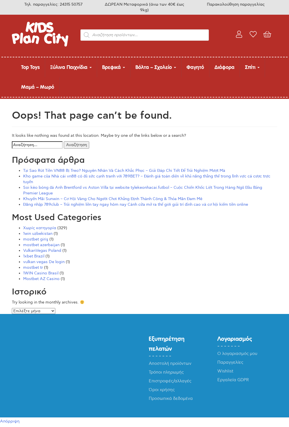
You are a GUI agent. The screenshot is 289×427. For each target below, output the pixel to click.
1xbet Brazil (33, 256)
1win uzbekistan (37, 233)
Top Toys (30, 67)
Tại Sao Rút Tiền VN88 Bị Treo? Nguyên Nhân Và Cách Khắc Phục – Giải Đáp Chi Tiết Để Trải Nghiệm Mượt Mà (124, 170)
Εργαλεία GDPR (233, 379)
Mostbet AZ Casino (41, 278)
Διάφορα (224, 67)
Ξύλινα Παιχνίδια (69, 67)
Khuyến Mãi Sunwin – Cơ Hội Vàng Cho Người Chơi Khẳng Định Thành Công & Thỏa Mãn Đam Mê (112, 198)
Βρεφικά (112, 67)
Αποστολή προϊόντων (170, 363)
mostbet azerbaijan (41, 244)
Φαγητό (195, 67)
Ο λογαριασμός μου (237, 353)
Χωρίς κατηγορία (39, 228)
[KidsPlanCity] (40, 45)
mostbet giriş (35, 239)
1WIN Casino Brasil (40, 273)
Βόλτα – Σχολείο (154, 67)
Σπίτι (251, 67)
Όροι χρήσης (162, 389)
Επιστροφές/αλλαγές (170, 380)
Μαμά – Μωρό (37, 86)
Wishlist (225, 371)
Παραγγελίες (230, 362)
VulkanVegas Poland (42, 250)
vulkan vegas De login (44, 261)
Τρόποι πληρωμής (166, 372)
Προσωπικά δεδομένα (171, 398)
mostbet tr (33, 267)
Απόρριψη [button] (9, 421)
